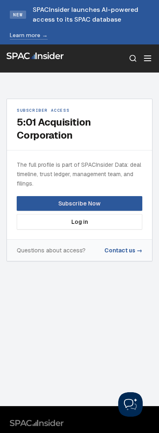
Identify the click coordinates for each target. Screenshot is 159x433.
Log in (79, 221)
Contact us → (123, 250)
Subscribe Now (79, 203)
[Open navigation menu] (147, 58)
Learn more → (29, 35)
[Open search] (132, 58)
